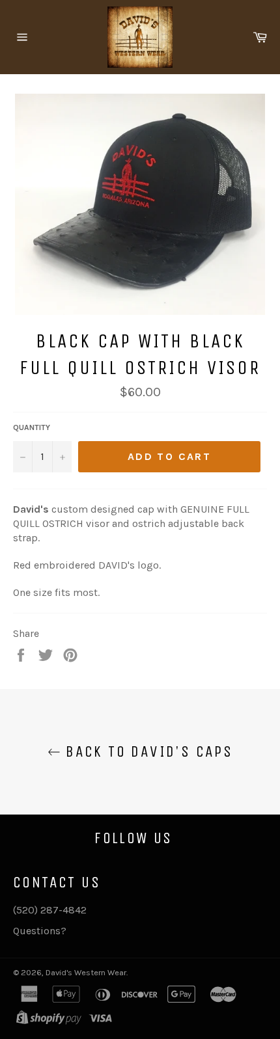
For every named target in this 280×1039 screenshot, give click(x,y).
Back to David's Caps (146, 751)
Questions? (39, 930)
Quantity (31, 427)
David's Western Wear (86, 972)
